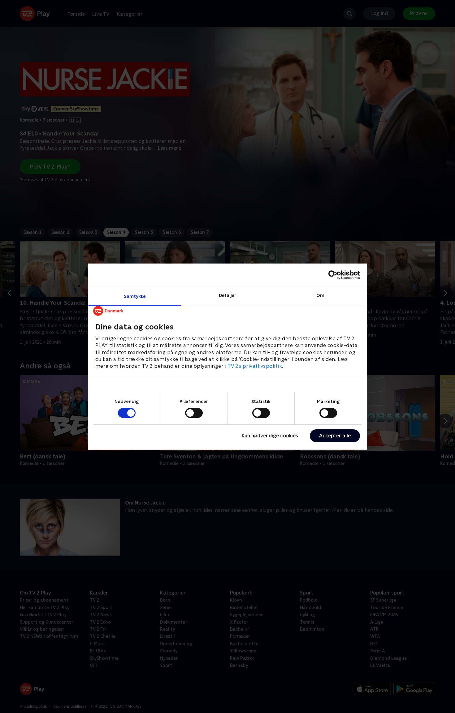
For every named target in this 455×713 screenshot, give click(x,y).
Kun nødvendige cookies (270, 436)
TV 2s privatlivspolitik (255, 366)
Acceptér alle (335, 436)
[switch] (194, 413)
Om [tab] (320, 295)
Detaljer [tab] (227, 295)
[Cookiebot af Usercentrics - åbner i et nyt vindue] (333, 275)
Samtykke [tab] (135, 296)
